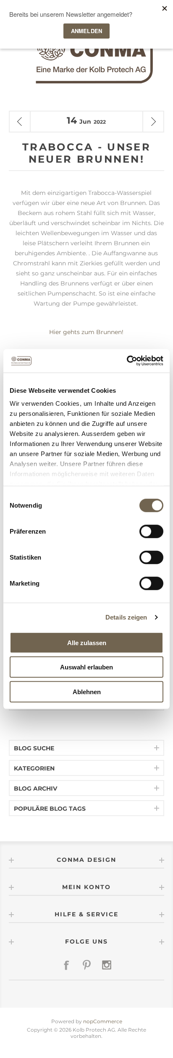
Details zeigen (126, 617)
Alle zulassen (86, 642)
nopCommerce (102, 1021)
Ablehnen (87, 691)
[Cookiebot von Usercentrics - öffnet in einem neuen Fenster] (126, 360)
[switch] (151, 531)
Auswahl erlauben (86, 667)
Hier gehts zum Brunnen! (86, 332)
